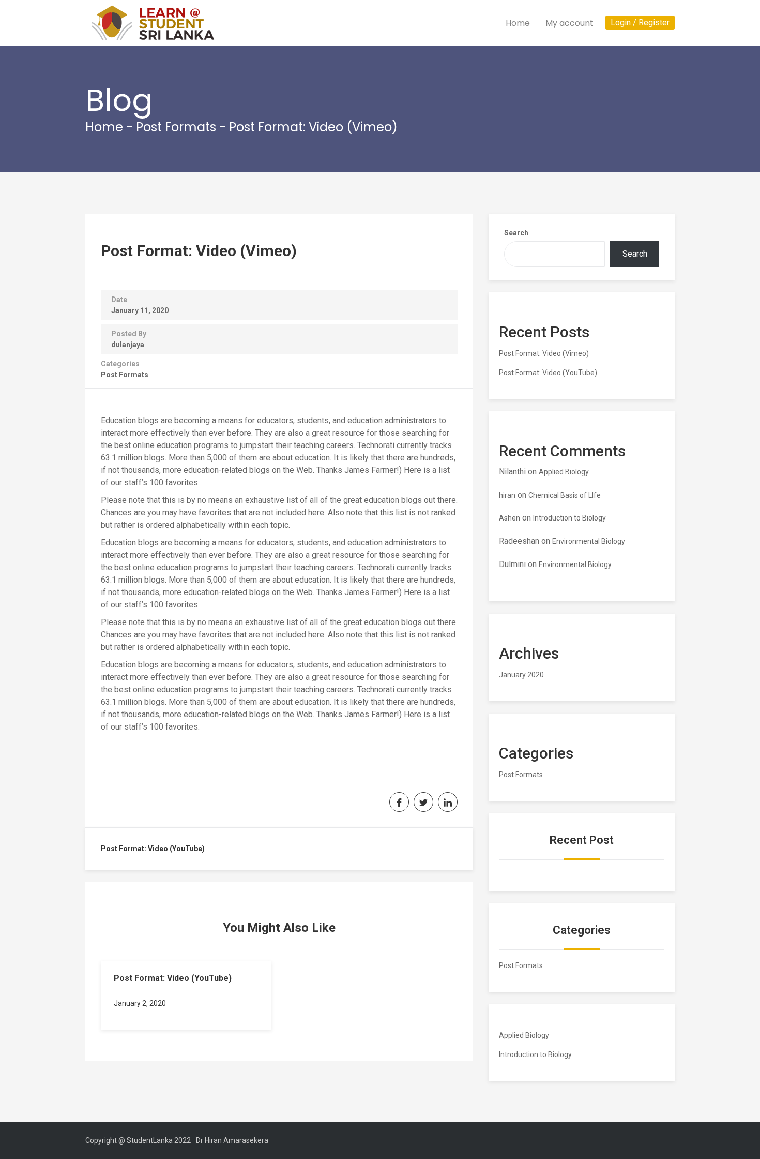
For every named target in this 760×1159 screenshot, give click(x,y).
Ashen (509, 518)
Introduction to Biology (569, 518)
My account (569, 23)
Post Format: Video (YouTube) (153, 848)
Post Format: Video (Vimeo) (544, 353)
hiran (507, 495)
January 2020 (521, 675)
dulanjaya (127, 344)
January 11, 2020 (140, 310)
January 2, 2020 (140, 1003)
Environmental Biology (588, 541)
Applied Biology (564, 472)
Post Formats (176, 127)
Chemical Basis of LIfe (564, 495)
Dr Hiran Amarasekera (232, 1140)
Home (518, 23)
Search (516, 233)
